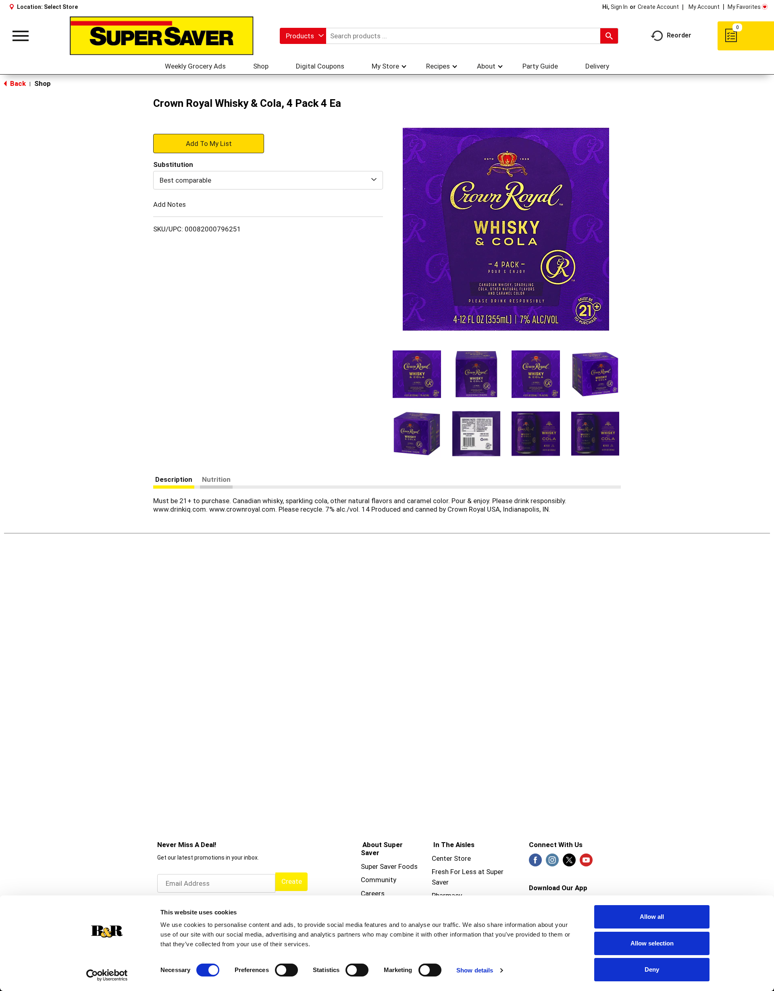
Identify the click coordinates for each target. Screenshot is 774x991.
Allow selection (652, 943)
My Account (704, 7)
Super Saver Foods (389, 866)
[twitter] (569, 862)
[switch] (286, 970)
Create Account (658, 7)
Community (378, 880)
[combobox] (303, 36)
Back (17, 83)
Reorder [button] (679, 35)
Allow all (652, 916)
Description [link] (173, 479)
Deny (652, 969)
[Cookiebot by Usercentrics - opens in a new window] (107, 975)
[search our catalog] (609, 36)
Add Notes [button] (169, 204)
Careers (373, 893)
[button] (417, 374)
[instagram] (552, 862)
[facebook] (535, 862)
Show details (474, 970)
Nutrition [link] (216, 479)
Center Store (451, 858)
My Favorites (744, 7)
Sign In (619, 7)
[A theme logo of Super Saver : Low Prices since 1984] (162, 36)
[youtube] (586, 862)
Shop (42, 83)
